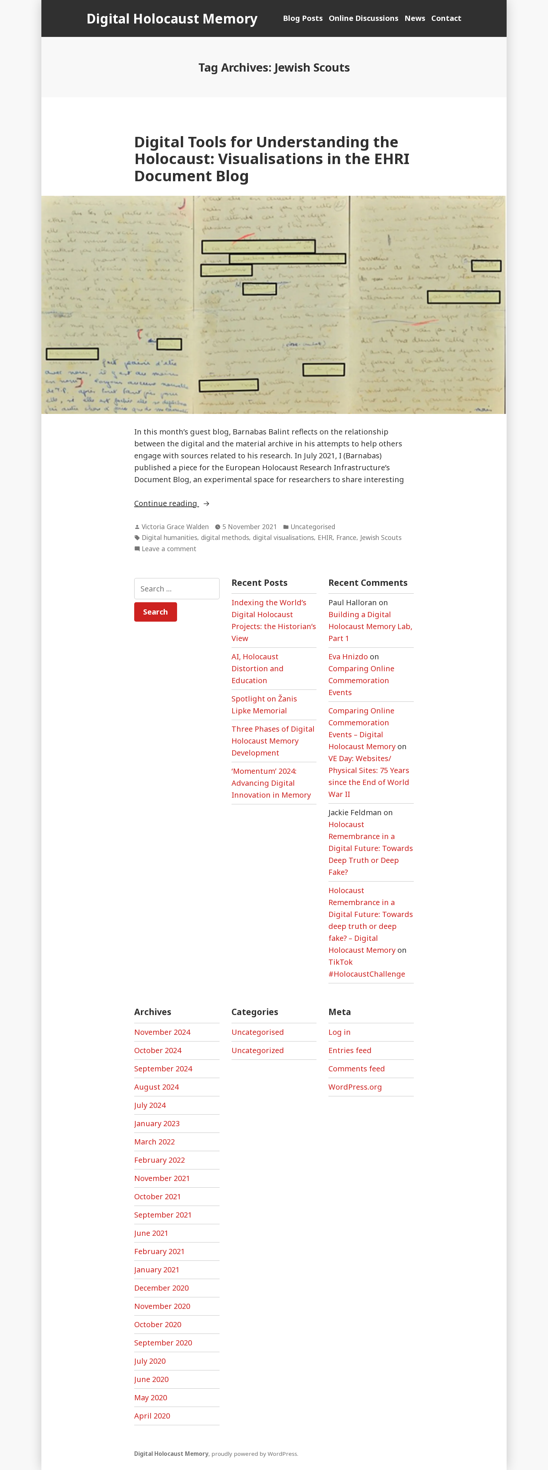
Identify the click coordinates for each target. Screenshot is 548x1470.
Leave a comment (169, 549)
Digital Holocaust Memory (172, 18)
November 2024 (162, 1032)
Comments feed (356, 1069)
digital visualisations (283, 537)
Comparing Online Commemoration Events (361, 680)
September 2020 (163, 1343)
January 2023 (157, 1123)
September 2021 (163, 1215)
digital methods (225, 537)
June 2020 (151, 1379)
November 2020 (162, 1306)
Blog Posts (303, 18)
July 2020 (150, 1361)
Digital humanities (169, 537)
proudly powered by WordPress (254, 1453)
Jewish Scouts (380, 537)
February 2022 (159, 1160)
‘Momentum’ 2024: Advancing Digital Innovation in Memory (271, 783)
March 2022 (154, 1142)
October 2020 (157, 1324)
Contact (446, 18)
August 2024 (156, 1087)
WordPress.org (355, 1087)
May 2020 (150, 1397)
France (346, 537)
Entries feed (350, 1050)
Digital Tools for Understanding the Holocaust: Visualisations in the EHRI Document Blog (271, 158)
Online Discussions (364, 18)
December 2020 (161, 1288)
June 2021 (151, 1233)
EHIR (325, 537)
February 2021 (159, 1251)
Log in (339, 1032)
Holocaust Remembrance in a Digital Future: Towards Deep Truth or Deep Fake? (370, 848)
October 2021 (157, 1196)
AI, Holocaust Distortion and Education (258, 668)
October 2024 (157, 1050)
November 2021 (162, 1178)
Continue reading (194, 503)
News (414, 18)
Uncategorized (258, 1050)
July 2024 (150, 1105)
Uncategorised (312, 526)
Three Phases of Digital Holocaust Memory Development (273, 741)
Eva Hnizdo (348, 656)
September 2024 (163, 1069)
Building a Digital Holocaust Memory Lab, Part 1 (370, 626)
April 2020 (152, 1416)
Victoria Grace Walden (175, 526)
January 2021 (157, 1270)
